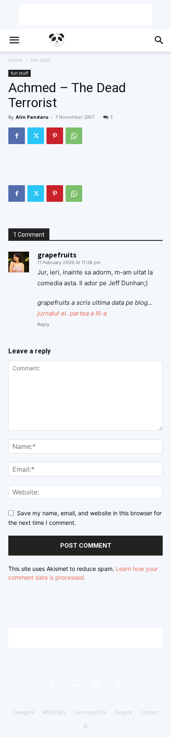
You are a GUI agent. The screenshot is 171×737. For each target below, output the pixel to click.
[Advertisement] (85, 14)
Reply (43, 324)
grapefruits (56, 255)
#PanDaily (54, 712)
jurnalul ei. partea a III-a (72, 313)
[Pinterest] (54, 135)
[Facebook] (16, 135)
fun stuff (40, 60)
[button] (14, 40)
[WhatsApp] (74, 135)
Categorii (23, 712)
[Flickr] (74, 685)
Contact (149, 712)
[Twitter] (35, 135)
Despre (123, 712)
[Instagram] (96, 685)
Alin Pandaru (32, 117)
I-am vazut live (90, 712)
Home (15, 60)
